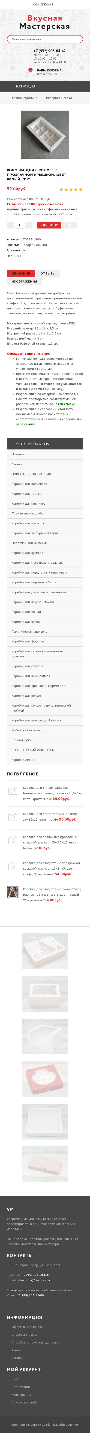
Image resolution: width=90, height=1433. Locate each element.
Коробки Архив (23, 760)
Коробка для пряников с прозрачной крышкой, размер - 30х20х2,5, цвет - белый (50, 842)
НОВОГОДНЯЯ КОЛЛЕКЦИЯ (31, 474)
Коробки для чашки (26, 612)
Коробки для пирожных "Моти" (34, 582)
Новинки (18, 454)
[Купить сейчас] (73, 225)
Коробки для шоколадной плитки (36, 720)
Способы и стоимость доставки (35, 1342)
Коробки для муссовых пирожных (37, 563)
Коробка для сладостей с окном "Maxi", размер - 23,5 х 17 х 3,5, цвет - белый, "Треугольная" (52, 894)
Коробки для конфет (27, 696)
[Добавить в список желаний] (65, 225)
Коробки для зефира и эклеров (35, 533)
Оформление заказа (27, 1327)
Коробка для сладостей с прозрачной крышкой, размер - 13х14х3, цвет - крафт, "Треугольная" (51, 868)
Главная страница (24, 98)
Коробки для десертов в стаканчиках (40, 592)
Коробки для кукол (26, 622)
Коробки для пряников (28, 504)
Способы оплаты (24, 1335)
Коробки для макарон (28, 523)
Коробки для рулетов (27, 666)
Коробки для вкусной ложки (33, 602)
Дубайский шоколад (27, 730)
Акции (16, 1350)
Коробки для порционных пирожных (39, 572)
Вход (15, 1379)
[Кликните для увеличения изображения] (45, 135)
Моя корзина (21, 1395)
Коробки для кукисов (27, 553)
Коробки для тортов (26, 494)
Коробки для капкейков (29, 484)
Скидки (17, 464)
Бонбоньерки (22, 740)
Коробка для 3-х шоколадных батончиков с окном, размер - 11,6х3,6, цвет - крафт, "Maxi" (52, 793)
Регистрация (21, 1387)
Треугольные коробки (28, 513)
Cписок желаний (24, 1402)
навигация (25, 86)
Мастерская (45, 22)
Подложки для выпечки (29, 543)
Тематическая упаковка (29, 632)
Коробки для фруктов (28, 641)
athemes (72, 1425)
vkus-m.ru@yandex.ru (34, 1280)
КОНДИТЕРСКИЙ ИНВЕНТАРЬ (33, 750)
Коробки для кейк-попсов (31, 676)
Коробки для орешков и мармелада (38, 686)
